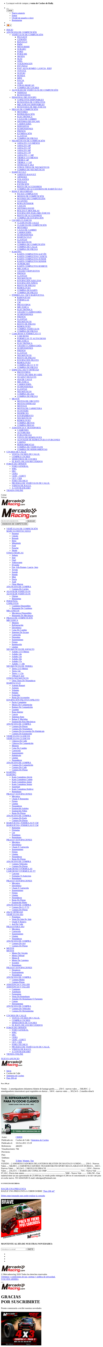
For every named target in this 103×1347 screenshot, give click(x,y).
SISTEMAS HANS (25, 208)
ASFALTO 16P (24, 150)
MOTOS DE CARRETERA (29, 408)
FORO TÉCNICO (20, 481)
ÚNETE (30, 1249)
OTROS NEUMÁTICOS (17, 678)
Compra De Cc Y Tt (20, 907)
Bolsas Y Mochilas (20, 719)
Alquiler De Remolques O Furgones (27, 999)
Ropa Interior (17, 712)
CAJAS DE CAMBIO (27, 119)
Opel (14, 560)
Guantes (15, 709)
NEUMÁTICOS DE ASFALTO (20, 649)
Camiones (16, 989)
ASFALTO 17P (24, 153)
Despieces (16, 970)
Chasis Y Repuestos (20, 799)
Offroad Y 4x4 (18, 676)
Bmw (14, 541)
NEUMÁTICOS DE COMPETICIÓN (28, 141)
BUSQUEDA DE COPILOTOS (31, 102)
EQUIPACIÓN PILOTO (28, 360)
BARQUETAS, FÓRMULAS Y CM (22, 823)
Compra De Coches (20, 589)
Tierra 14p (16, 671)
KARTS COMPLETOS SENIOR (31, 261)
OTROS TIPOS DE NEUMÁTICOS (33, 167)
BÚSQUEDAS (23, 95)
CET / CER (17, 478)
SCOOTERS (22, 411)
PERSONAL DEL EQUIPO (24, 97)
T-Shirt (19, 1161)
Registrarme (17, 20)
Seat (13, 557)
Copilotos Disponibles (21, 606)
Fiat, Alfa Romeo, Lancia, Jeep (25, 567)
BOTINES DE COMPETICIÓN (31, 198)
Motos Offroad (18, 955)
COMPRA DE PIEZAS (27, 138)
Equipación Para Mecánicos (23, 721)
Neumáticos (17, 760)
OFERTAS (22, 92)
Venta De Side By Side (21, 919)
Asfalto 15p (17, 656)
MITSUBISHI (23, 47)
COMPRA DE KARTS (27, 290)
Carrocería (16, 635)
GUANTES (22, 201)
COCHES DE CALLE (16, 452)
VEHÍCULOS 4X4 (14, 914)
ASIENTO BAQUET (26, 174)
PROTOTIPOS (23, 305)
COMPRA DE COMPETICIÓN (31, 244)
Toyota (15, 570)
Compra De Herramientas (23, 1011)
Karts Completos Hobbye (22, 789)
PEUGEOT (22, 37)
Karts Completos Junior (22, 782)
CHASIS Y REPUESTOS (28, 271)
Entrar (14, 15)
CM (19, 302)
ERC (14, 471)
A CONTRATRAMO (21, 488)
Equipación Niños (19, 811)
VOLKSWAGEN (24, 63)
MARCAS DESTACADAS (18, 531)
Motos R (15, 958)
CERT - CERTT (19, 476)
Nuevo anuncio (18, 13)
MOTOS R (22, 406)
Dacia (14, 579)
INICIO (9, 30)
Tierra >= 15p (17, 673)
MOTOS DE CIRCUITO (28, 401)
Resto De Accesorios (21, 697)
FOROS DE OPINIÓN (16, 464)
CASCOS (21, 206)
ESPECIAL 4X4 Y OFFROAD (25, 370)
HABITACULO (13, 683)
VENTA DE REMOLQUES (29, 437)
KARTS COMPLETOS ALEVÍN (31, 254)
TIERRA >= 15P (24, 162)
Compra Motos (18, 979)
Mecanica (16, 796)
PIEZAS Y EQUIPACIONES (19, 794)
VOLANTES (23, 179)
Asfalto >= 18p (18, 664)
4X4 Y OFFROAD (14, 912)
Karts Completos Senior (22, 784)
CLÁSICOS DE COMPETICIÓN (32, 225)
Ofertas (15, 596)
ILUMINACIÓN (24, 133)
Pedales (15, 693)
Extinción (16, 695)
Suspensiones (17, 639)
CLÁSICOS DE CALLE (28, 223)
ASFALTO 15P (24, 148)
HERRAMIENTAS (25, 444)
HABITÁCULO (19, 172)
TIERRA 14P (23, 160)
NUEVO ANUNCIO (10, 1059)
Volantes (15, 690)
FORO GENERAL (20, 466)
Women (26, 1161)
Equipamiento (18, 972)
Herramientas (17, 1004)
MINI (19, 78)
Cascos (15, 714)
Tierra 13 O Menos (20, 668)
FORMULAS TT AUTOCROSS (31, 338)
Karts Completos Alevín (22, 777)
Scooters (15, 963)
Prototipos (16, 835)
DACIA (20, 80)
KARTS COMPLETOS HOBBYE (32, 266)
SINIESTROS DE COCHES (24, 459)
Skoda (14, 550)
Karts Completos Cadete (22, 779)
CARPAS (21, 442)
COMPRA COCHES (21, 456)
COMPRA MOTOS (25, 423)
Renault (15, 538)
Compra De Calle (19, 767)
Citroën (15, 536)
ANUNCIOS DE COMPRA (18, 586)
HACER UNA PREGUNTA (13, 1189)
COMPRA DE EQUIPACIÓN (30, 218)
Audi (14, 582)
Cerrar (10, 11)
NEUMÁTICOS (24, 242)
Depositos (16, 637)
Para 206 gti (11, 1078)
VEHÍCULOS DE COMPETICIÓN (27, 34)
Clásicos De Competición (22, 743)
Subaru (15, 555)
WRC (14, 469)
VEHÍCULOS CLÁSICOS (18, 736)
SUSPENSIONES (25, 129)
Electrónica (16, 627)
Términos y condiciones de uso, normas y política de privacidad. (28, 1277)
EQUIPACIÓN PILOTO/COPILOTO (22, 700)
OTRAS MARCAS (25, 85)
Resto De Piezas (19, 813)
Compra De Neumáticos (22, 729)
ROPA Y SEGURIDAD (22, 191)
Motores (15, 623)
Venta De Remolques (21, 996)
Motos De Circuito (20, 953)
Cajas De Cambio (19, 630)
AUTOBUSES (23, 432)
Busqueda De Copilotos (22, 608)
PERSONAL (12, 601)
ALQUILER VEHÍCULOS (18, 591)
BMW (20, 44)
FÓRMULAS (23, 300)
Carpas (15, 1001)
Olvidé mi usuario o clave (23, 18)
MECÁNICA (23, 307)
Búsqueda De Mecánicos (22, 615)
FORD (20, 51)
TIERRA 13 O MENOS (27, 157)
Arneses (15, 688)
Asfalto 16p (17, 659)
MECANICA (23, 268)
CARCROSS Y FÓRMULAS (19, 869)
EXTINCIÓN (23, 184)
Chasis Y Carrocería (20, 847)
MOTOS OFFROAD (26, 403)
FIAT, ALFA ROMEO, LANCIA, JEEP (34, 68)
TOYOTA (21, 71)
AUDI (20, 83)
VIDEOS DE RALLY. (21, 485)
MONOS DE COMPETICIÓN (30, 196)
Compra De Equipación (22, 734)
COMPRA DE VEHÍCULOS (30, 447)
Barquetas (16, 828)
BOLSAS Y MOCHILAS (28, 211)
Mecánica (16, 842)
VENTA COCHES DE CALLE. (26, 454)
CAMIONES (23, 430)
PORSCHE (22, 54)
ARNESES (22, 177)
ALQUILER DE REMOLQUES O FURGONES (38, 440)
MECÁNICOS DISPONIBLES (31, 104)
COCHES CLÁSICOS (22, 220)
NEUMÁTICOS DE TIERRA (19, 666)
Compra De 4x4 (18, 943)
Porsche (15, 548)
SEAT (19, 59)
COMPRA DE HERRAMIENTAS (32, 449)
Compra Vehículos (19, 864)
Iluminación (17, 644)
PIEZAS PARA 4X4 (15, 926)
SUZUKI (21, 73)
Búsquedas (16, 598)
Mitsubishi (16, 543)
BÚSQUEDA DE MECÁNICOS (31, 107)
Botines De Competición (22, 707)
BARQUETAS (23, 297)
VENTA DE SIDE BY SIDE (29, 374)
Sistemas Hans (18, 717)
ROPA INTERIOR (25, 203)
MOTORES (22, 112)
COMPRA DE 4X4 (25, 394)
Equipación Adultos (20, 808)
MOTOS (15, 399)
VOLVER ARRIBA (10, 1279)
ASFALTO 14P (24, 145)
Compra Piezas (18, 982)
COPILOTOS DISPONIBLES (30, 100)
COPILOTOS (12, 603)
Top (32, 1161)
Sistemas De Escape (20, 632)
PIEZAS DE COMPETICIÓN (25, 109)
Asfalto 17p (17, 661)
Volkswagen (17, 562)
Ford (14, 545)
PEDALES (22, 182)
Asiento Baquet (18, 685)
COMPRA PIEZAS (25, 425)
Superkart (16, 787)
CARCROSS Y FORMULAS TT (21, 871)
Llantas (15, 647)
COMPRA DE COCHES (28, 88)
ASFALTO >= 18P (25, 155)
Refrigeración (17, 625)
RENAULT (22, 42)
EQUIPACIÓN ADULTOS (29, 280)
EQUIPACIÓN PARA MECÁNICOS (33, 213)
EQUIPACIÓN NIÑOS (27, 283)
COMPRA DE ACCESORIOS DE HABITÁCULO (39, 189)
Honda (15, 574)
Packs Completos (19, 702)
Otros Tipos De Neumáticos (23, 680)
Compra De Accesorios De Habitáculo (28, 731)
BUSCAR (31, 521)
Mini (14, 577)
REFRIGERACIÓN (26, 114)
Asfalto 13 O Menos (20, 652)
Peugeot (15, 533)
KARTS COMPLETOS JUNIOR (31, 259)
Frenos (15, 642)
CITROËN (22, 39)
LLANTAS (22, 136)
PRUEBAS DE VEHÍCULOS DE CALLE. (31, 483)
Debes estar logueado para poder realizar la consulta (23, 1196)
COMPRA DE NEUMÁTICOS (31, 170)
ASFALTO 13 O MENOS (28, 143)
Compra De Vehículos (21, 1008)
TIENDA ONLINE (14, 490)
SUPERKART (23, 264)
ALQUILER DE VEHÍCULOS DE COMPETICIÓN (35, 90)
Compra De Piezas (20, 726)
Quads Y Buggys (19, 922)
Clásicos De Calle (19, 741)
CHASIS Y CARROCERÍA (29, 312)
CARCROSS (23, 336)
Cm (13, 832)
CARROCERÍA (24, 124)
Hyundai (15, 565)
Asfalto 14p (17, 654)
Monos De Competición (22, 705)
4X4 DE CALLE (24, 379)
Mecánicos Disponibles (22, 613)
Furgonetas (16, 994)
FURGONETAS (24, 435)
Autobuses (16, 992)
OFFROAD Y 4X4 (25, 165)
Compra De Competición (22, 765)
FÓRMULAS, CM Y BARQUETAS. (28, 295)
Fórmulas (16, 830)
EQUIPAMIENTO (25, 415)
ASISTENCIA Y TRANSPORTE (26, 428)
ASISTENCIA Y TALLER (18, 984)
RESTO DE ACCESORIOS (29, 186)
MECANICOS (12, 611)
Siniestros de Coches (15, 1076)
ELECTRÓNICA (24, 116)
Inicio (8, 1071)
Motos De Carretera (20, 960)
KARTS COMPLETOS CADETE (32, 256)
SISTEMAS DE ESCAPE (28, 121)
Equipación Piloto (19, 902)
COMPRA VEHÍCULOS (28, 329)
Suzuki (15, 572)
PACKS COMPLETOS (27, 194)
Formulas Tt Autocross (21, 876)
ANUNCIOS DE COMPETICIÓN (21, 32)
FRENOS (21, 131)
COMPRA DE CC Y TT (27, 365)
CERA (15, 473)
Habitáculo (16, 755)
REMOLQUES (24, 288)
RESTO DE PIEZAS (26, 285)
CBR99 (19, 1137)
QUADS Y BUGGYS (26, 377)
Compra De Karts (19, 818)
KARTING (17, 252)
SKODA (21, 56)
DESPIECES (23, 413)
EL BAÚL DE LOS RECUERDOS (27, 461)
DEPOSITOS (23, 126)
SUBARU (21, 49)
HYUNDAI (22, 66)
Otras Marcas (17, 584)
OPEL (20, 61)
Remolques (16, 791)
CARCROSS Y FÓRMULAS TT (26, 333)
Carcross (15, 873)
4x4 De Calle (17, 924)
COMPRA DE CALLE (27, 247)
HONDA (21, 75)
